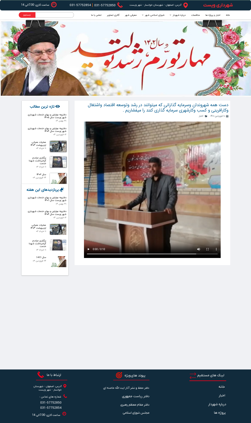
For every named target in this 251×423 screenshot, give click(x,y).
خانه (228, 15)
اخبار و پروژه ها (212, 15)
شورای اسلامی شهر (154, 15)
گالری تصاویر (113, 15)
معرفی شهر (131, 15)
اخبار (201, 116)
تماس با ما (96, 15)
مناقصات (195, 15)
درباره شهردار (179, 15)
